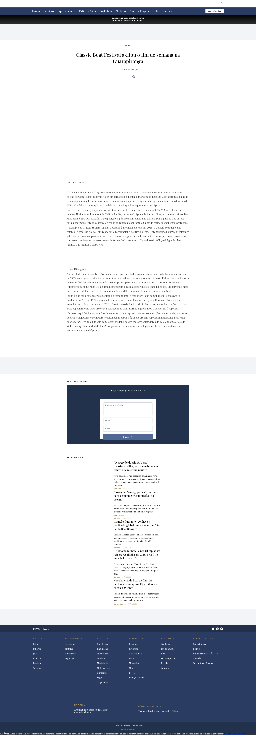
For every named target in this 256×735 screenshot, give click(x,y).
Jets (35, 653)
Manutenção (103, 653)
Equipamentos (66, 11)
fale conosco (138, 725)
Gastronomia (135, 653)
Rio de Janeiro (168, 649)
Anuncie (197, 658)
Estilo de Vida (87, 11)
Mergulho (134, 663)
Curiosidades (120, 604)
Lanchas (37, 658)
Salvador (165, 668)
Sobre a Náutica (203, 638)
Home (127, 46)
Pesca (132, 672)
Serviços (49, 11)
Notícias (121, 11)
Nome (108, 420)
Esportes (133, 649)
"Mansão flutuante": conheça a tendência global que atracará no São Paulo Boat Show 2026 (136, 525)
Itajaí (163, 653)
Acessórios (70, 644)
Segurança (70, 658)
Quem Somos (199, 644)
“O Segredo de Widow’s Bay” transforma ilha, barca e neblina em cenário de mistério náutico (136, 466)
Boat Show (106, 11)
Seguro (100, 677)
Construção (102, 644)
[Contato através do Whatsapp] (210, 630)
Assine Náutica (214, 11)
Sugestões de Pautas (203, 663)
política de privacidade (121, 725)
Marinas (101, 658)
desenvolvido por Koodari (128, 729)
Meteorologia (103, 668)
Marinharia (102, 663)
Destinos (133, 644)
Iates (35, 644)
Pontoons (37, 663)
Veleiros (37, 668)
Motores (69, 649)
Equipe (196, 649)
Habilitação (102, 649)
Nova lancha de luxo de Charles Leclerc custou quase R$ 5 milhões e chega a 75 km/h (135, 584)
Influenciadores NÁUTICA (205, 653)
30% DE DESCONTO (135, 20)
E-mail (108, 429)
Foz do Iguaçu (168, 658)
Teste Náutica (164, 11)
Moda (132, 668)
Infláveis (37, 649)
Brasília (164, 663)
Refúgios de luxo (137, 677)
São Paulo (166, 644)
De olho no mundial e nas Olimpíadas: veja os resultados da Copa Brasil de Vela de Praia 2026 (137, 554)
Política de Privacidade (236, 734)
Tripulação (102, 682)
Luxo (131, 658)
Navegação (70, 653)
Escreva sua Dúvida (114, 405)
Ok (225, 734)
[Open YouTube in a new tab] (133, 76)
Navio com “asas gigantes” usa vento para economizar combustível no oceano (136, 495)
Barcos (36, 11)
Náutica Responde (141, 11)
